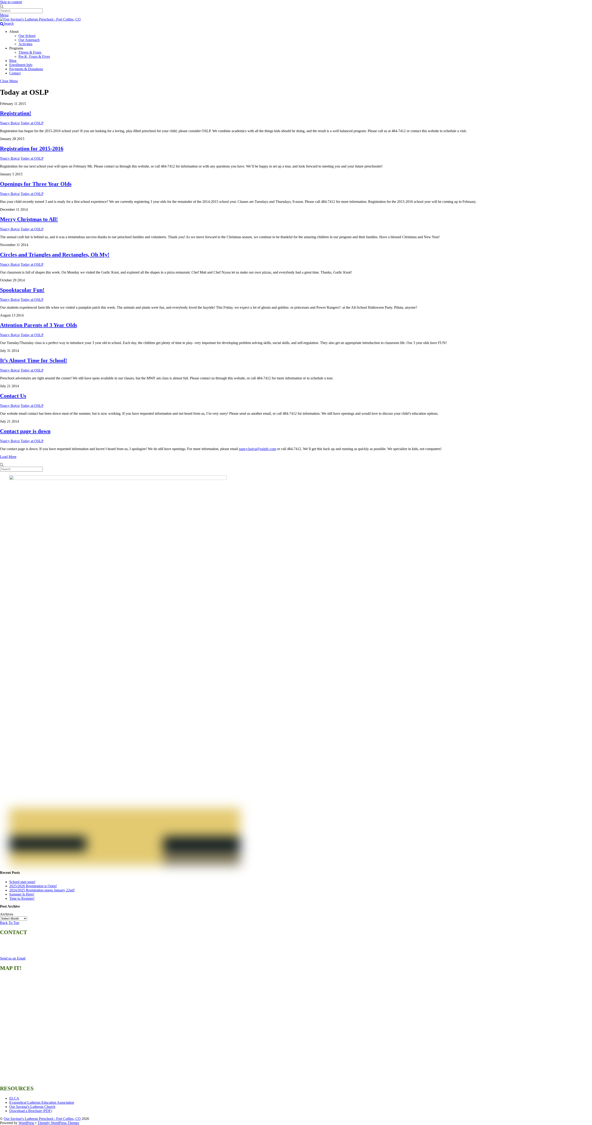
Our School (26, 36)
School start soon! (22, 882)
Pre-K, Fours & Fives (34, 56)
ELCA (14, 1098)
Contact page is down (25, 431)
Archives (6, 914)
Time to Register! (21, 898)
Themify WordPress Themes (58, 1123)
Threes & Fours (29, 52)
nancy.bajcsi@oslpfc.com (257, 449)
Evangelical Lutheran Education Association (41, 1102)
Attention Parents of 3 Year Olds (38, 325)
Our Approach (29, 40)
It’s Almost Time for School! (33, 360)
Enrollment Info (20, 65)
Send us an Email (12, 958)
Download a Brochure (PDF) (30, 1111)
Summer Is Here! (21, 894)
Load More (8, 457)
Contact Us (13, 396)
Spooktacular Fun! (22, 290)
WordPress (26, 1123)
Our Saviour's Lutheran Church (32, 1107)
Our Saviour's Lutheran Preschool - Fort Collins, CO (42, 1119)
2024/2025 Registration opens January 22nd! (42, 890)
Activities (25, 44)
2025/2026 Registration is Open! (33, 886)
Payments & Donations (26, 69)
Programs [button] (16, 48)
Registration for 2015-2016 (31, 149)
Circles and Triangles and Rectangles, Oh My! (54, 255)
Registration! (15, 113)
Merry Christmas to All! (29, 219)
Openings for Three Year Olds (35, 184)
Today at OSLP (32, 123)
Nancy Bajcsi (10, 123)
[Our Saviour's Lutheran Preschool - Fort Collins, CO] (40, 19)
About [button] (13, 32)
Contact (15, 73)
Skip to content (11, 2)
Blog (12, 61)
